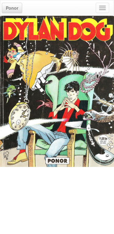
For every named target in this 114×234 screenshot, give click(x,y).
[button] (12, 8)
